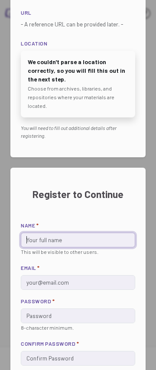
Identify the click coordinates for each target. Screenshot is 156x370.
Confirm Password (50, 344)
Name (30, 225)
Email (30, 268)
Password (38, 301)
